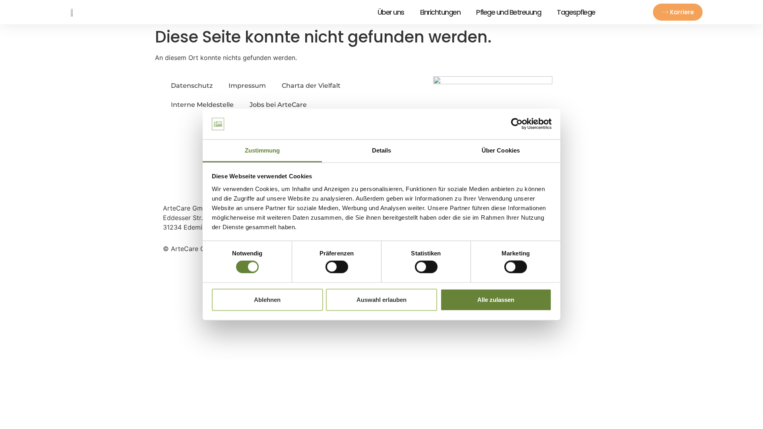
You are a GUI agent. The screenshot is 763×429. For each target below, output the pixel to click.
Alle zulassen (495, 299)
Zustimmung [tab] (262, 150)
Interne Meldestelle (202, 104)
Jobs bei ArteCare (278, 104)
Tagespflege (576, 12)
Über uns (391, 12)
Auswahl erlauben (381, 299)
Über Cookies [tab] (501, 150)
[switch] (336, 267)
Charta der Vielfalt (311, 85)
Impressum (247, 85)
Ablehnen (267, 299)
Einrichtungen (440, 12)
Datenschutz (192, 85)
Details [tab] (381, 150)
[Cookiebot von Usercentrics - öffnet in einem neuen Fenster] (517, 124)
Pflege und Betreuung (508, 12)
